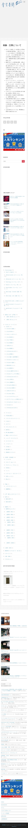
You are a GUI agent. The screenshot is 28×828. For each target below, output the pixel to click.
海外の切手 (8, 501)
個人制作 (8, 449)
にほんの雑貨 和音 (5, 747)
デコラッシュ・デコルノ (11, 465)
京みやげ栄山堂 (4, 740)
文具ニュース (9, 476)
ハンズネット (4, 773)
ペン (7, 470)
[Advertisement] (14, 23)
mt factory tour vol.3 (11, 351)
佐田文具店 (3, 816)
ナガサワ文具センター (6, 810)
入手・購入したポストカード (11, 494)
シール (7, 459)
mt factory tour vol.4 (11, 376)
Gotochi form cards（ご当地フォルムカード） (13, 301)
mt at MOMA (10, 331)
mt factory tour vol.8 (11, 407)
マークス (8, 412)
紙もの (7, 479)
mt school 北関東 (11, 388)
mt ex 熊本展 (9, 337)
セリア (7, 424)
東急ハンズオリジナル (11, 435)
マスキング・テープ (9, 324)
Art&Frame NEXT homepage (7, 722)
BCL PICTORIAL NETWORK (7, 701)
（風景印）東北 (9, 511)
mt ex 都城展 (9, 348)
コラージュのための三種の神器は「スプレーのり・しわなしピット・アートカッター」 (17, 243)
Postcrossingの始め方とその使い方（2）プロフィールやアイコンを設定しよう (17, 235)
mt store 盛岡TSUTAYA (12, 371)
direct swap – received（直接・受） (14, 291)
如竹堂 (7, 429)
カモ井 (7, 326)
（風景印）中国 (9, 530)
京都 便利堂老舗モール (6, 694)
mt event (9, 405)
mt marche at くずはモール (13, 402)
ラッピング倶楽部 (5, 813)
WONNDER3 (4, 804)
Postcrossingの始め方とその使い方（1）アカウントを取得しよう (17, 204)
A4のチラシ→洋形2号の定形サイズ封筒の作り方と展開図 (17, 197)
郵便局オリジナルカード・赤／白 (12, 550)
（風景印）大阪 (10, 522)
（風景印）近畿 (9, 520)
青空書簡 (3, 825)
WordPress (14, 826)
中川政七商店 (9, 415)
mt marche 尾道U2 (11, 385)
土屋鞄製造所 (4, 819)
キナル (2, 807)
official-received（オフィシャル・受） (14, 275)
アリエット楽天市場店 (6, 726)
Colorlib (19, 825)
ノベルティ (8, 443)
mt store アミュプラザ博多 (13, 373)
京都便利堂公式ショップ (6, 697)
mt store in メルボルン (12, 359)
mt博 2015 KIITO (10, 390)
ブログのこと (8, 559)
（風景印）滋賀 (10, 525)
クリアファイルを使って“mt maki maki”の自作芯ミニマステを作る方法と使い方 (17, 220)
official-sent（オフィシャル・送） (13, 279)
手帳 (6, 484)
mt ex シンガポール (11, 334)
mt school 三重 (10, 393)
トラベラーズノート (10, 486)
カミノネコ (3, 737)
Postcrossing (8, 270)
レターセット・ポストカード (12, 473)
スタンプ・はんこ (10, 462)
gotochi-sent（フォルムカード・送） (14, 308)
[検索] (23, 161)
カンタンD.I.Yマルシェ (12, 396)
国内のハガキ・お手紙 (10, 314)
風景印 (6, 507)
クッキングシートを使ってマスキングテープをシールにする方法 (17, 212)
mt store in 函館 (10, 362)
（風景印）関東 (9, 514)
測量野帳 (8, 489)
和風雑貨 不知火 (5, 755)
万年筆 (7, 468)
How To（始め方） (10, 272)
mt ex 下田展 (9, 340)
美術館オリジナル (10, 452)
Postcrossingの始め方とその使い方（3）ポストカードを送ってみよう (17, 227)
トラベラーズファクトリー (12, 418)
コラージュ (7, 553)
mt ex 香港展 (9, 342)
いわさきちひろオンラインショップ (9, 732)
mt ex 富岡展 (9, 354)
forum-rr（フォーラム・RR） (12, 284)
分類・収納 (7, 556)
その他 (7, 446)
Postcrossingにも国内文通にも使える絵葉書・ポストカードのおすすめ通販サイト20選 (14, 690)
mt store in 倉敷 (10, 328)
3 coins (7, 421)
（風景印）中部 (9, 517)
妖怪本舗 (3, 769)
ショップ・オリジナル (11, 438)
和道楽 (2, 744)
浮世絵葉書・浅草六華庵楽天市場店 (9, 759)
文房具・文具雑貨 (9, 457)
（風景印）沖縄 (10, 537)
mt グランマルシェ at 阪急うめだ (14, 399)
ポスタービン (4, 710)
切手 (6, 497)
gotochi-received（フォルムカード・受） (13, 304)
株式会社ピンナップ (5, 764)
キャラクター (9, 441)
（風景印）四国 (9, 533)
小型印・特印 (8, 548)
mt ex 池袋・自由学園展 (12, 357)
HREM (2, 802)
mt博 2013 (9, 345)
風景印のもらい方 (10, 509)
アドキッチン (4, 706)
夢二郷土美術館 (9, 432)
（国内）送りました (10, 319)
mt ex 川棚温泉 (10, 382)
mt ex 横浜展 (9, 368)
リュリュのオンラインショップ (8, 718)
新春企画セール (10, 365)
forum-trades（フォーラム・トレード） (13, 288)
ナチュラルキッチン (10, 427)
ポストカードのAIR (5, 750)
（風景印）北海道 (10, 542)
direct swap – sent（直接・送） (13, 295)
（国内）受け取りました (11, 316)
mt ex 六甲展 (9, 379)
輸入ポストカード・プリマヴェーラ (9, 752)
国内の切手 (8, 499)
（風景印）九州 (9, 535)
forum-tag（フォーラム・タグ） (13, 282)
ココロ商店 (3, 714)
